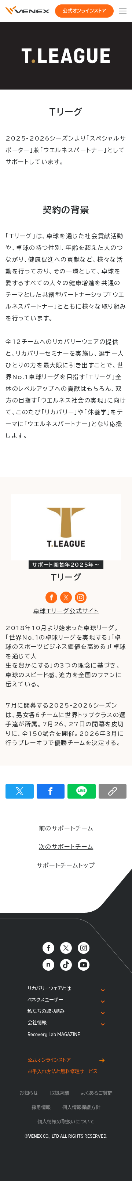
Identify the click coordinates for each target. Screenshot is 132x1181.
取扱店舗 (59, 1093)
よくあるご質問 (97, 1093)
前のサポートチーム (66, 828)
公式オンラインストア (84, 10)
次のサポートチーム (66, 847)
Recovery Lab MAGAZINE (53, 1034)
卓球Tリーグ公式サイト (66, 611)
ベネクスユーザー (45, 1000)
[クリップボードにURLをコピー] (113, 791)
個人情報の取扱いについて (66, 1121)
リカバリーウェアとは (49, 988)
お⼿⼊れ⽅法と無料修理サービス (62, 1071)
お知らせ (28, 1093)
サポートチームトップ (66, 865)
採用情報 (41, 1107)
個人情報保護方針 (81, 1107)
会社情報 (37, 1022)
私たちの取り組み (46, 1011)
